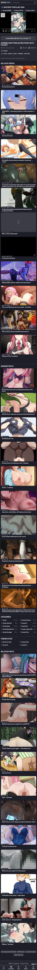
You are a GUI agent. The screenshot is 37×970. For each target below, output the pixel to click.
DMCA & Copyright (14, 963)
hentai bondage (10, 632)
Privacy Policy (24, 963)
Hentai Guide (25, 642)
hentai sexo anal (18, 955)
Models (26, 968)
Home (4, 968)
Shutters (27, 53)
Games (33, 968)
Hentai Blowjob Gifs (10, 629)
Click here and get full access (17, 38)
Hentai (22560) (7, 10)
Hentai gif (28, 623)
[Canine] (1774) (18, 10)
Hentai (5, 2)
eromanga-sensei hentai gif (8, 951)
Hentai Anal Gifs (10, 623)
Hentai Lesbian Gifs (28, 629)
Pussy (15, 53)
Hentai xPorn (28, 632)
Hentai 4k (5, 645)
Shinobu (20, 53)
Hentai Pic (24, 645)
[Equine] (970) (30, 10)
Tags (18, 968)
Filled (5, 53)
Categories (11, 968)
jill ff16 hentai (21, 951)
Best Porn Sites (7, 642)
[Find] (35, 2)
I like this (24, 48)
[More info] (34, 84)
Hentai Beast (10, 626)
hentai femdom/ (28, 620)
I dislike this (33, 48)
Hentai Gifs (28, 626)
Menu (33, 964)
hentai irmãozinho (31, 951)
